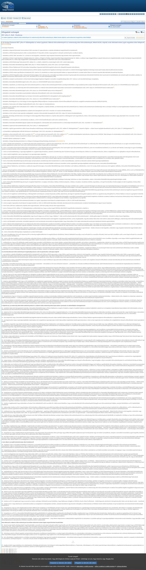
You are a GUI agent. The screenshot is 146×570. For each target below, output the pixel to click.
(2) (2, 550)
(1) (2, 549)
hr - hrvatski (119, 14)
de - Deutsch (108, 14)
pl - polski (132, 14)
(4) (2, 552)
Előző (10, 18)
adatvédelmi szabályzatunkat (85, 566)
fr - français (115, 14)
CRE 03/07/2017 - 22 (43, 27)
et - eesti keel (110, 14)
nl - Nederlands (130, 14)
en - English (113, 14)
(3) (2, 551)
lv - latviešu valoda (123, 14)
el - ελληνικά (111, 14)
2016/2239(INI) (9, 21)
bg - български (100, 14)
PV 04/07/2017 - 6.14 (79, 26)
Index (4, 18)
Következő (16, 18)
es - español (102, 14)
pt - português (134, 14)
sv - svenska (144, 14)
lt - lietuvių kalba (125, 14)
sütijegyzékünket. (122, 566)
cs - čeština (104, 14)
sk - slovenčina (138, 14)
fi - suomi (142, 14)
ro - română (136, 14)
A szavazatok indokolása (80, 27)
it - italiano (121, 14)
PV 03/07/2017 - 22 (42, 26)
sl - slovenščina (140, 14)
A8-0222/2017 (5, 26)
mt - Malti (128, 14)
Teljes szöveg (27, 18)
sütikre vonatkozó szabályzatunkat (105, 566)
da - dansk (106, 14)
